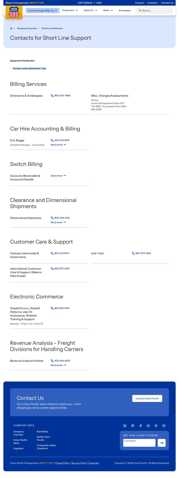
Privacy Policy (62, 463)
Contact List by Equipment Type (29, 68)
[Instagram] (132, 425)
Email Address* (130, 441)
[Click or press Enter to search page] (140, 10)
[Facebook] (140, 425)
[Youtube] (148, 425)
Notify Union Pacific (43, 438)
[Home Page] (13, 28)
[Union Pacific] (14, 12)
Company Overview (18, 433)
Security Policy (79, 463)
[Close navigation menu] (76, 10)
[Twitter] (156, 425)
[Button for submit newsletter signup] (162, 443)
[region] (90, 2)
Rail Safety (42, 431)
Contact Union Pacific (147, 398)
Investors (153, 2)
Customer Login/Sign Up (41, 10)
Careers (139, 2)
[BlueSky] (164, 425)
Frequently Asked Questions (46, 447)
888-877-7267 (36, 2)
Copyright (93, 463)
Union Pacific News (20, 441)
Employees (125, 10)
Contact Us (167, 2)
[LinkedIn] (125, 425)
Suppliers (18, 448)
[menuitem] (70, 10)
